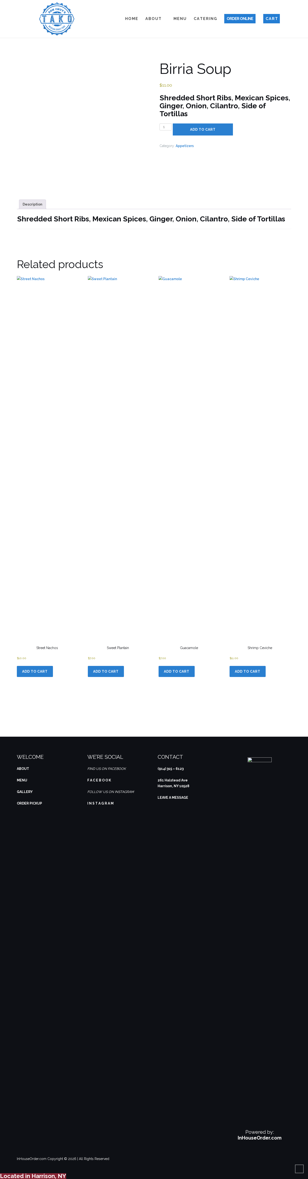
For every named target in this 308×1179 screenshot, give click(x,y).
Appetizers (185, 146)
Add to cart (203, 129)
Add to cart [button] (35, 671)
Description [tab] (32, 204)
